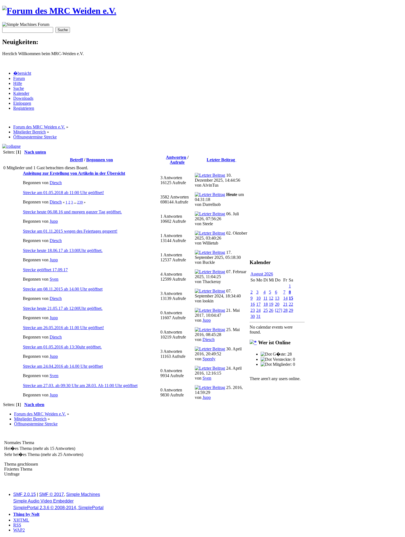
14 (285, 298)
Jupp (54, 221)
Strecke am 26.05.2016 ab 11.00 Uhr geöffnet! (63, 327)
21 (285, 304)
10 (258, 298)
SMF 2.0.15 (24, 494)
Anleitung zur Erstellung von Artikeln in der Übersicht (74, 173)
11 (265, 298)
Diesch (56, 182)
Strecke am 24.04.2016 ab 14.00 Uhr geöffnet (63, 366)
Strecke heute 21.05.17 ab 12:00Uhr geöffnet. (62, 308)
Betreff (76, 159)
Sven (54, 279)
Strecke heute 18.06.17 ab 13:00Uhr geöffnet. (62, 250)
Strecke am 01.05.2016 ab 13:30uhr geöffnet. (62, 347)
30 (252, 316)
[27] (278, 310)
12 (271, 298)
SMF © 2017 (51, 494)
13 (277, 298)
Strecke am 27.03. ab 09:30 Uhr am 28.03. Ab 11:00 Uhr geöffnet (80, 385)
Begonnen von (99, 159)
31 (258, 316)
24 (258, 310)
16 (252, 304)
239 (80, 202)
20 (277, 304)
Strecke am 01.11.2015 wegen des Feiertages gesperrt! (70, 231)
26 (271, 310)
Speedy (208, 358)
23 (252, 310)
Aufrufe (177, 162)
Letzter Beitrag (221, 159)
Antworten (176, 157)
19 (271, 304)
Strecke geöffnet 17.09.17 (45, 269)
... (75, 202)
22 (291, 304)
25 (265, 310)
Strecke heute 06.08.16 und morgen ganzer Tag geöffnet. (72, 212)
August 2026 (261, 274)
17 (258, 304)
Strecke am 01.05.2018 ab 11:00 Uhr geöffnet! (63, 192)
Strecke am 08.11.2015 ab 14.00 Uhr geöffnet (62, 289)
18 (265, 304)
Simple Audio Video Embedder (43, 501)
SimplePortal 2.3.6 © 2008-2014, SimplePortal (58, 507)
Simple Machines (83, 494)
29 (291, 310)
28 (285, 310)
